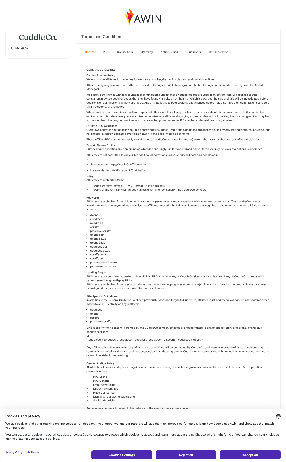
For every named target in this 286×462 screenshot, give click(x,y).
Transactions (125, 52)
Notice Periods (170, 52)
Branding (147, 52)
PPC (106, 52)
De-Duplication (218, 52)
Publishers (194, 52)
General (90, 52)
